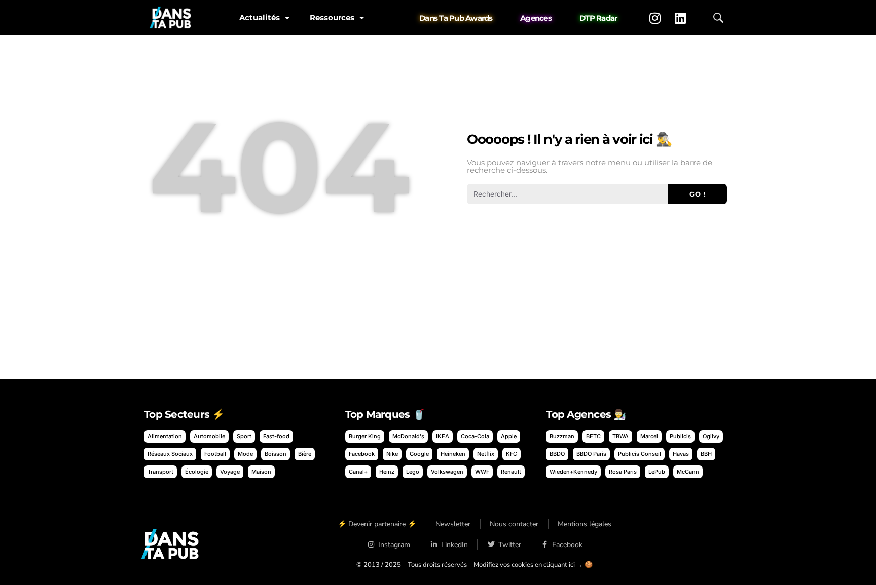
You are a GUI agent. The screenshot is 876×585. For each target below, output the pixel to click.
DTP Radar (598, 18)
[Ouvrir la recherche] (718, 18)
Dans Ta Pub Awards (456, 18)
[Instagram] (655, 17)
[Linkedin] (680, 17)
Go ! (697, 194)
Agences (536, 18)
